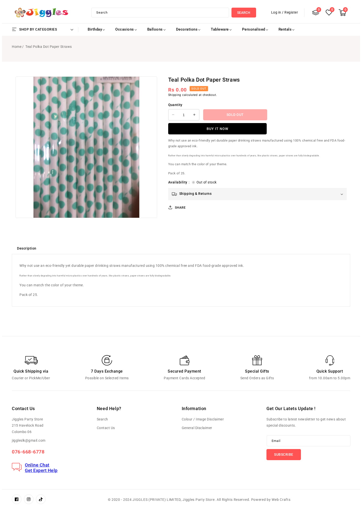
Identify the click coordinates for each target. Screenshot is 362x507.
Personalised (253, 29)
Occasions (124, 29)
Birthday (95, 29)
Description (26, 248)
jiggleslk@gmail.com (29, 440)
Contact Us (106, 428)
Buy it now (217, 128)
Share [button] (180, 207)
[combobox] (160, 13)
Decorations (187, 29)
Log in (276, 12)
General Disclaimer (197, 428)
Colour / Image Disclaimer (203, 419)
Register (291, 12)
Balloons (155, 29)
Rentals (285, 29)
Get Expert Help (41, 470)
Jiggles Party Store (198, 500)
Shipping (174, 94)
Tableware (220, 29)
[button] (342, 12)
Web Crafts (281, 500)
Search (243, 13)
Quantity (175, 105)
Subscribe (283, 454)
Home (16, 47)
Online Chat (37, 465)
